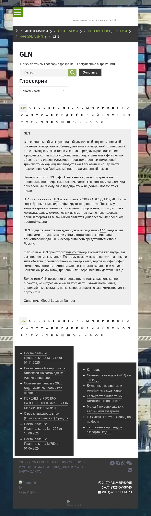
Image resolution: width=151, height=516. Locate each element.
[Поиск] (72, 72)
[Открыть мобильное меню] (18, 12)
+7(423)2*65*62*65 (117, 483)
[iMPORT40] (113, 463)
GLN (27, 133)
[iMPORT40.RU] (118, 463)
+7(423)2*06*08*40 (117, 487)
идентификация (77, 252)
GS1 (103, 230)
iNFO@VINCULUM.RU (116, 492)
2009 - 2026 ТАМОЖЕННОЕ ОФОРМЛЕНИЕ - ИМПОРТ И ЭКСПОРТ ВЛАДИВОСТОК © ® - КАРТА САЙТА (52, 467)
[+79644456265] (123, 463)
